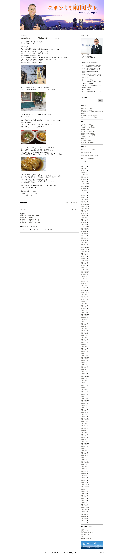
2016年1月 (83, 396)
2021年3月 (83, 285)
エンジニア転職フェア (86, 538)
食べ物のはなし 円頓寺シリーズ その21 (29, 215)
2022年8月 (83, 255)
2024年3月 (83, 221)
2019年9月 (83, 317)
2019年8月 (83, 319)
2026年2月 (83, 179)
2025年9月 (83, 188)
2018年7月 (83, 342)
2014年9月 (83, 425)
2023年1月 (83, 246)
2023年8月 (83, 233)
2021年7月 (83, 278)
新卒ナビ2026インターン (87, 532)
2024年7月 (83, 213)
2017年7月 (83, 364)
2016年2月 (83, 394)
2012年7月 (83, 471)
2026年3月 (83, 178)
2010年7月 (83, 515)
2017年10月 (84, 359)
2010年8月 (83, 513)
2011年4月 (83, 498)
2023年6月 (83, 237)
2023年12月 (84, 226)
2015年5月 (83, 411)
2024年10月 (84, 208)
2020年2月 (83, 308)
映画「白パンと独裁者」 (87, 110)
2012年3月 (83, 479)
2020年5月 (83, 303)
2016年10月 (84, 380)
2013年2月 (83, 459)
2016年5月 (83, 389)
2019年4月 (83, 326)
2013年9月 (83, 446)
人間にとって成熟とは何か (87, 158)
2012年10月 (84, 466)
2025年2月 (83, 201)
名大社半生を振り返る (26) (87, 142)
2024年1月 (83, 224)
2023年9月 (83, 231)
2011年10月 (84, 488)
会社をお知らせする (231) (87, 126)
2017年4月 (83, 369)
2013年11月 (84, 443)
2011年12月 (84, 484)
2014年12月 (84, 420)
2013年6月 (83, 452)
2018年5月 (83, 346)
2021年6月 (83, 280)
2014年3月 (83, 436)
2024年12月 (84, 204)
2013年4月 (83, 455)
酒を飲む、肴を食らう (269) (88, 135)
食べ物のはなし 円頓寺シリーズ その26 (30, 219)
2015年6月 (83, 409)
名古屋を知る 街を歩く (71, 202)
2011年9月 (83, 489)
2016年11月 (84, 378)
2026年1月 (83, 181)
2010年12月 (84, 506)
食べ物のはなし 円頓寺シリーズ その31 (40, 38)
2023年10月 (84, 230)
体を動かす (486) (85, 129)
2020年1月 (83, 310)
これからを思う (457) (86, 136)
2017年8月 (83, 362)
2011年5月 (83, 497)
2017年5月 (83, 368)
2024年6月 (83, 215)
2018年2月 (83, 351)
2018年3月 (83, 350)
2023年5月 (83, 238)
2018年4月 (83, 348)
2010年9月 (83, 511)
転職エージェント (85, 534)
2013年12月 (84, 441)
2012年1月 (83, 482)
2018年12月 (84, 334)
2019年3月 (83, 328)
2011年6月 (83, 495)
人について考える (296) (87, 124)
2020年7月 (83, 299)
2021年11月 (84, 271)
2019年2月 (83, 330)
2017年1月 (83, 375)
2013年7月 (83, 450)
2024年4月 (83, 219)
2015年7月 (83, 407)
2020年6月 (83, 301)
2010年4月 (83, 520)
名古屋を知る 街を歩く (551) (88, 131)
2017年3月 (83, 371)
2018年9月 (83, 339)
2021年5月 (83, 281)
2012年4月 (83, 477)
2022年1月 (83, 267)
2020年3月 (83, 307)
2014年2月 (83, 437)
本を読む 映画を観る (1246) (88, 133)
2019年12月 (84, 312)
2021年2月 (83, 287)
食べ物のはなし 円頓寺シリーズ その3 (29, 217)
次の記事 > (75, 209)
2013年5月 (83, 454)
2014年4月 (83, 434)
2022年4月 (83, 262)
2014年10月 (84, 423)
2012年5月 (83, 475)
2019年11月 (84, 314)
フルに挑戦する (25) (86, 140)
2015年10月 (84, 402)
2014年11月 (84, 421)
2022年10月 (84, 251)
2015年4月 (83, 412)
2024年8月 (83, 212)
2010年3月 (83, 522)
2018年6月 (83, 344)
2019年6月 (83, 323)
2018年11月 (84, 335)
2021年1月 (83, 289)
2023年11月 (84, 228)
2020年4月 (83, 305)
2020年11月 (84, 292)
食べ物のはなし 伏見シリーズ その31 (29, 221)
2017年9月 (83, 360)
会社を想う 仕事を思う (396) (88, 127)
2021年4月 (83, 283)
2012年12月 (84, 463)
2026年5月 (83, 174)
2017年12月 (84, 355)
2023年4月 (83, 240)
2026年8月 (83, 169)
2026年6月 (83, 172)
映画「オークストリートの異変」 (89, 117)
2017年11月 (84, 357)
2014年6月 (83, 430)
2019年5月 (83, 325)
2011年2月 (83, 502)
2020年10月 (84, 294)
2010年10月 (84, 509)
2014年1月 (83, 439)
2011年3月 (83, 500)
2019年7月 (83, 321)
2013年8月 (83, 448)
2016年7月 (83, 385)
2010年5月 (83, 518)
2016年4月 (83, 391)
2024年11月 (84, 206)
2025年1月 (83, 203)
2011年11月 (84, 486)
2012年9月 (83, 468)
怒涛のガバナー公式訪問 (87, 108)
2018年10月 (84, 337)
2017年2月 (83, 373)
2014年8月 (83, 427)
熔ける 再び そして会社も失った (89, 155)
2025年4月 (83, 197)
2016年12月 (84, 376)
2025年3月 (83, 199)
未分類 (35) (83, 138)
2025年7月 (83, 192)
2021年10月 (84, 273)
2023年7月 (83, 235)
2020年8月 (83, 298)
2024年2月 (83, 222)
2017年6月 (83, 366)
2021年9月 (83, 274)
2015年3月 (83, 414)
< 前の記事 (23, 209)
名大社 (82, 529)
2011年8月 (83, 491)
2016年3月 (83, 393)
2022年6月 (83, 258)
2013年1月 (83, 461)
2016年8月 (83, 384)
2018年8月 (83, 341)
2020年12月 (84, 290)
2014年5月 (83, 432)
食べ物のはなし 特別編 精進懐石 (89, 115)
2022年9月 (83, 253)
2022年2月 (83, 265)
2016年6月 (83, 387)
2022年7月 (83, 256)
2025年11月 (84, 185)
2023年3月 (83, 242)
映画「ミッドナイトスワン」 (88, 149)
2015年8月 (83, 405)
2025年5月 (83, 195)
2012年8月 (83, 470)
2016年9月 (83, 382)
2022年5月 (83, 260)
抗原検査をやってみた (86, 152)
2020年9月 (83, 296)
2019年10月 (84, 316)
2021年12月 (84, 269)
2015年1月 (83, 418)
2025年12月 (84, 183)
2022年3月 (83, 264)
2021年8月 (83, 276)
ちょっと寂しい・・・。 (87, 161)
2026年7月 (83, 170)
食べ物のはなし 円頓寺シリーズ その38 (30, 222)
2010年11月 (84, 507)
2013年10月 (84, 445)
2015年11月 (84, 400)
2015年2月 (83, 416)
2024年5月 (83, 217)
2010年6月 (83, 516)
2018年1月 (83, 353)
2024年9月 (83, 210)
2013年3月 (83, 457)
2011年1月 (83, 504)
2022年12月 (84, 247)
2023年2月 (83, 244)
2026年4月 (83, 176)
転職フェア (83, 536)
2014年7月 (83, 429)
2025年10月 (84, 186)
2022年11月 (84, 249)
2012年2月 (83, 480)
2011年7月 (83, 493)
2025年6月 (83, 194)
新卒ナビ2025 (84, 531)
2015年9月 (83, 403)
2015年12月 (84, 398)
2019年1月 (83, 332)
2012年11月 (84, 464)
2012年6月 (83, 473)
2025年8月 (83, 190)
